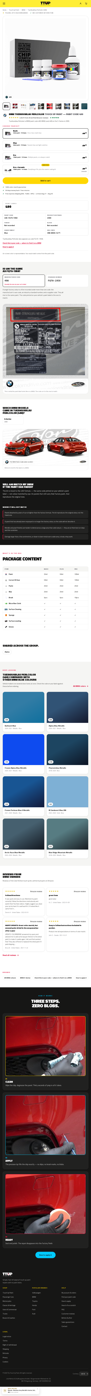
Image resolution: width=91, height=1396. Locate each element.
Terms (5, 1340)
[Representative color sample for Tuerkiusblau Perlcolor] (84, 106)
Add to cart (45, 180)
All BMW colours (10, 978)
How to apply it (8, 247)
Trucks (5, 1313)
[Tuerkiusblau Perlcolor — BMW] (15, 106)
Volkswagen (36, 1292)
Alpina (7, 652)
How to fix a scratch (69, 1305)
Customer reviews (68, 1313)
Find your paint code (69, 1297)
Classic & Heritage (9, 1305)
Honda (34, 1305)
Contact (64, 1326)
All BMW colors (79, 686)
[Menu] (4, 3)
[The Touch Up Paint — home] (45, 4)
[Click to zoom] (45, 58)
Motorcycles (7, 1301)
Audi (33, 1313)
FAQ (63, 1309)
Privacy (5, 1357)
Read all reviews (9, 955)
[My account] (80, 3)
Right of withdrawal (10, 1345)
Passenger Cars (8, 1297)
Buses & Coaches (9, 1318)
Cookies (5, 1361)
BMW (23, 10)
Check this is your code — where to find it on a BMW (22, 243)
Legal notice (7, 1336)
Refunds (6, 1353)
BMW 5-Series (25, 978)
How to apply (66, 1301)
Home (5, 10)
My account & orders (69, 1292)
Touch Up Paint (14, 10)
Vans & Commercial (9, 1309)
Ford (33, 1309)
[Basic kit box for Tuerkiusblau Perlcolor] (6, 106)
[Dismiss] (37, 1389)
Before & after (67, 1318)
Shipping (6, 1349)
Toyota (34, 1301)
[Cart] (86, 3)
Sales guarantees (68, 1322)
